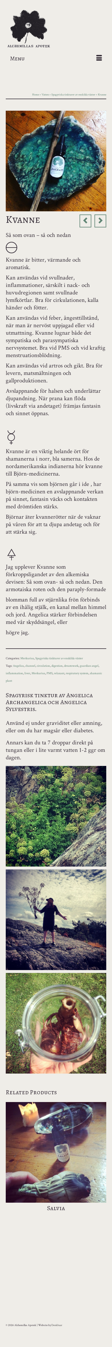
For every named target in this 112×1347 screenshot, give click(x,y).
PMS (50, 673)
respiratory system (77, 673)
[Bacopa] (100, 220)
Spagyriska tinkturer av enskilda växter (59, 658)
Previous (11, 1164)
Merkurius (27, 658)
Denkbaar (56, 1325)
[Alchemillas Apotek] (56, 29)
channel (30, 666)
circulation (43, 666)
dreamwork (71, 666)
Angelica (18, 666)
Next (101, 1164)
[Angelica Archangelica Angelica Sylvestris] (56, 160)
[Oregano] (85, 220)
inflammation (14, 673)
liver (27, 673)
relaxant (59, 673)
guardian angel (89, 666)
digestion (57, 666)
